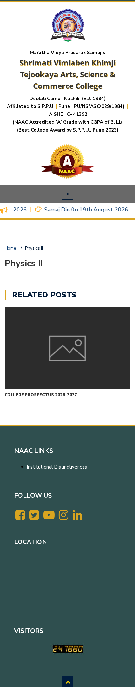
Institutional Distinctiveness (57, 467)
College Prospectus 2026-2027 (41, 394)
